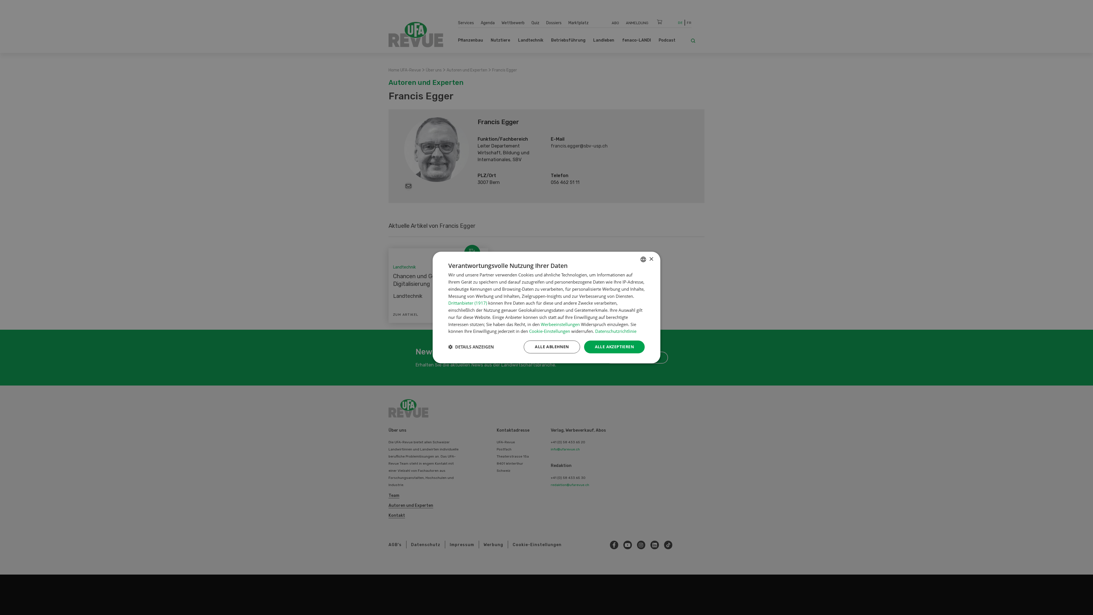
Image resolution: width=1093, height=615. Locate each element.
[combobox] (643, 259)
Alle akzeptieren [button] (614, 346)
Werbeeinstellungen (560, 324)
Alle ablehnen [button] (552, 346)
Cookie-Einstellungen (549, 331)
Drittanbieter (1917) (467, 303)
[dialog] (546, 307)
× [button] (651, 259)
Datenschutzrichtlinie (615, 331)
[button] (471, 347)
